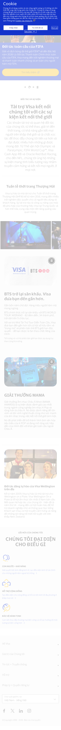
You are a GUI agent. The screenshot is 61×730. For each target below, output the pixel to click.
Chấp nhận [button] (13, 28)
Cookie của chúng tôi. (24, 21)
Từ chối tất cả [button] (37, 28)
